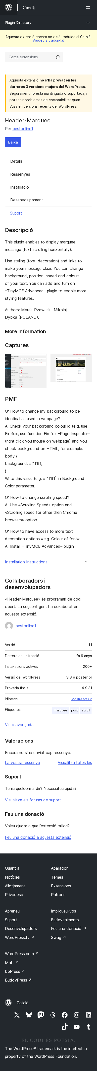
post (74, 710)
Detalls (16, 161)
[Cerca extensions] (58, 57)
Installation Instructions (26, 562)
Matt (12, 962)
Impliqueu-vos (63, 911)
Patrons (58, 894)
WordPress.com (22, 953)
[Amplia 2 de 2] (85, 360)
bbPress (15, 971)
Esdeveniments (65, 919)
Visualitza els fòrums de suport (33, 799)
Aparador (59, 868)
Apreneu (12, 911)
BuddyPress (18, 980)
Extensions (61, 885)
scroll (86, 710)
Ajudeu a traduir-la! (48, 40)
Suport (16, 213)
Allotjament (15, 885)
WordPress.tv (20, 937)
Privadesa (14, 894)
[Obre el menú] (89, 7)
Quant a (12, 868)
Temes (57, 877)
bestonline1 (22, 128)
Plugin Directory (18, 22)
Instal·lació (19, 187)
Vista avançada (19, 724)
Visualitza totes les (75, 762)
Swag (58, 937)
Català (22, 1002)
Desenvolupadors (21, 928)
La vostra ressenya (22, 762)
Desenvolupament (26, 199)
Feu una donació (68, 928)
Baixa (13, 142)
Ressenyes (20, 174)
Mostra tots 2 (81, 699)
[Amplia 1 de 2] (39, 360)
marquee (60, 710)
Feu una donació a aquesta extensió (38, 837)
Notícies (12, 877)
